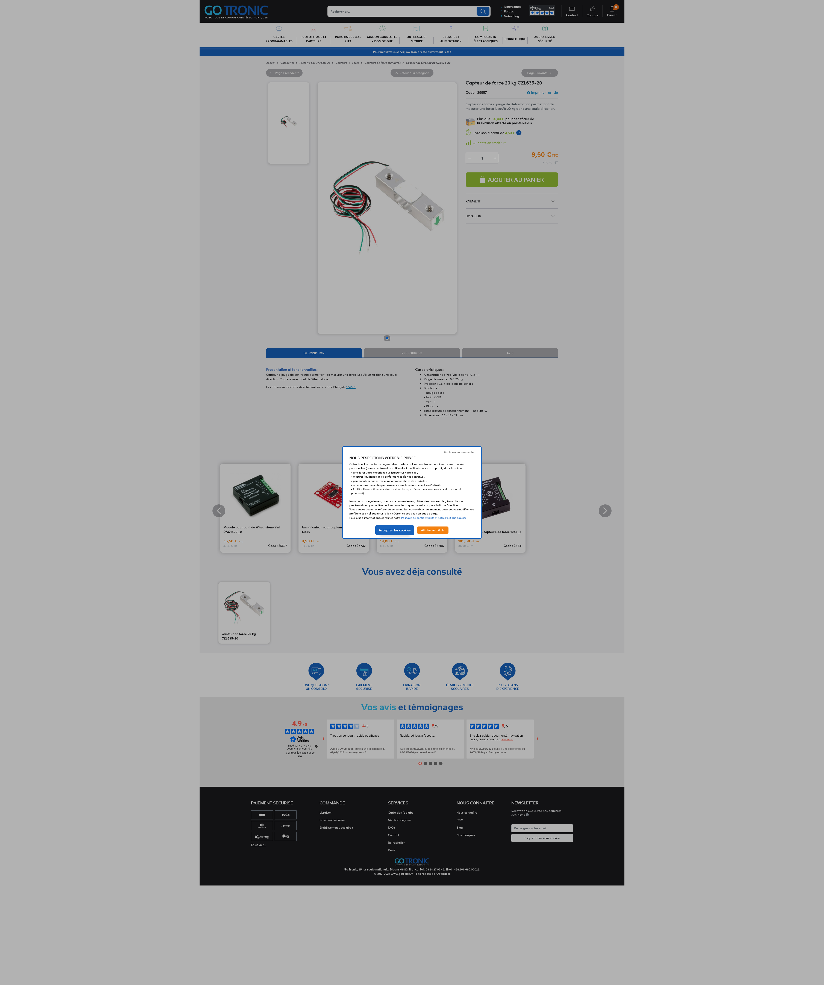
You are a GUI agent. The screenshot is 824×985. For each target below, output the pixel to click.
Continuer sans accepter (459, 452)
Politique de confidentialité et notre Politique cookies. (434, 518)
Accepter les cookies (395, 530)
